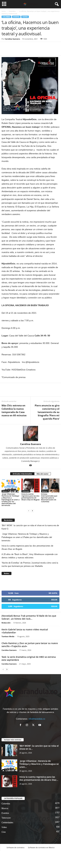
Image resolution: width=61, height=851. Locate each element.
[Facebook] (5, 50)
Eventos (16, 17)
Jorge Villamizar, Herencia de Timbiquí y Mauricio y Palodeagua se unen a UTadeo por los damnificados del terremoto (10, 499)
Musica (5, 491)
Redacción (6, 623)
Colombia (12, 11)
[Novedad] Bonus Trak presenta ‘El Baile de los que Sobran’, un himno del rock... (29, 617)
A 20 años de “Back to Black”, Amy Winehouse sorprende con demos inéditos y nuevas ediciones (30, 556)
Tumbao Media (8, 636)
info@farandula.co (37, 719)
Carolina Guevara (12, 39)
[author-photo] (30, 433)
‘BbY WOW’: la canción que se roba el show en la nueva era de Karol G (30, 527)
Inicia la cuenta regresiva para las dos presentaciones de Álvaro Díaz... (38, 778)
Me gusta (53, 593)
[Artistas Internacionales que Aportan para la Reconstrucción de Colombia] (50, 485)
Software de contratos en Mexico (41, 847)
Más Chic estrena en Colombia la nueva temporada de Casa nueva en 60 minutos (14, 410)
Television (6, 818)
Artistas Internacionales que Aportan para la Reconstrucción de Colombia (49, 498)
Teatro (25, 17)
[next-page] (32, 510)
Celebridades (7, 822)
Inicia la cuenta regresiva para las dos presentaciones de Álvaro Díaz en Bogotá (30, 497)
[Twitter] (12, 50)
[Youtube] (30, 466)
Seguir (54, 599)
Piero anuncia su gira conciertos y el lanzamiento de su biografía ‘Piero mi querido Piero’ (47, 412)
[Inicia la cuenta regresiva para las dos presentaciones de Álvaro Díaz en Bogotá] (30, 485)
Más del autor (42, 474)
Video (4, 827)
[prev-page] (28, 510)
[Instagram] (27, 725)
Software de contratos (15, 847)
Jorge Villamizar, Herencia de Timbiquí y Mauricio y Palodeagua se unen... (39, 763)
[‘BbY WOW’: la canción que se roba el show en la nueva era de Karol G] (9, 750)
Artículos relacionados (22, 474)
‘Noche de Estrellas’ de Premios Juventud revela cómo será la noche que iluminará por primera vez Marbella (30, 564)
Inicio (4, 11)
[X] (34, 725)
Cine (4, 832)
